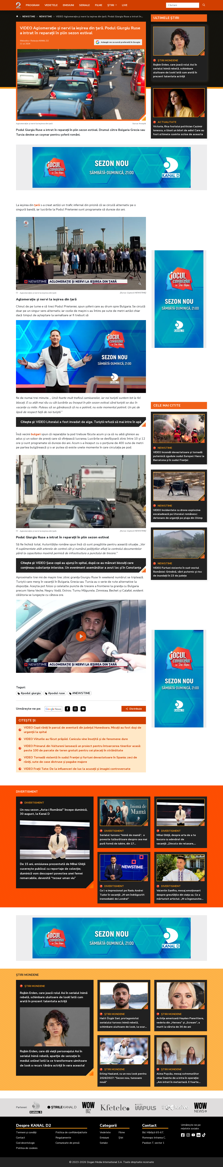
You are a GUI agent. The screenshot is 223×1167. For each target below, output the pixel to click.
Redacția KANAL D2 (40, 40)
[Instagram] (188, 1135)
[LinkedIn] (198, 1135)
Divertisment (27, 792)
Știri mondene (27, 975)
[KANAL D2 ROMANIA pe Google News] (53, 708)
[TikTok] (204, 1135)
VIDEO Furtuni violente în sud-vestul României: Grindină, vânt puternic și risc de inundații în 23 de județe (177, 571)
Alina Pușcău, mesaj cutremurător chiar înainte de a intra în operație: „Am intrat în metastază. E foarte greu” (178, 1080)
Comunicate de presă (67, 1143)
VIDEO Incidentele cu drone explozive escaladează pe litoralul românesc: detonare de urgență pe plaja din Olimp (178, 514)
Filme (98, 5)
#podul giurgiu (31, 693)
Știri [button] (111, 5)
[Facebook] (183, 1135)
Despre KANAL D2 (33, 1125)
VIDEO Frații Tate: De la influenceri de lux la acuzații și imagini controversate (77, 769)
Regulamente (63, 1137)
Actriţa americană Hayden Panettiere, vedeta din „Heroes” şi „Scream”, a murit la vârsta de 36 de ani (180, 1022)
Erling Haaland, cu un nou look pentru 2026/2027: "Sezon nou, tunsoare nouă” (123, 1078)
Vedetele (51, 5)
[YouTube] (193, 1135)
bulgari (36, 434)
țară (37, 205)
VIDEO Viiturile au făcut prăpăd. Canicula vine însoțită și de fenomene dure (76, 739)
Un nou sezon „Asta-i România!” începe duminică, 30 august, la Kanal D (53, 812)
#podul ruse (56, 693)
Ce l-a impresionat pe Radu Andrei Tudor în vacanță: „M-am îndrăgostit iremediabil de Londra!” (122, 895)
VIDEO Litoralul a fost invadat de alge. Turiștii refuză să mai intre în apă (88, 422)
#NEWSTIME (81, 693)
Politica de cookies (27, 1148)
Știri (121, 1137)
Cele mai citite (167, 405)
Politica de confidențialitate (71, 1132)
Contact (20, 1137)
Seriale (84, 5)
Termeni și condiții (26, 1132)
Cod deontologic (25, 1143)
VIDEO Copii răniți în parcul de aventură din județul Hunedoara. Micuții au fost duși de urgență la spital (82, 730)
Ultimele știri (166, 18)
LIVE (124, 5)
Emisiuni (68, 5)
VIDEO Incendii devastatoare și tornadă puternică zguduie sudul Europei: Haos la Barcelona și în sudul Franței (178, 456)
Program (32, 5)
